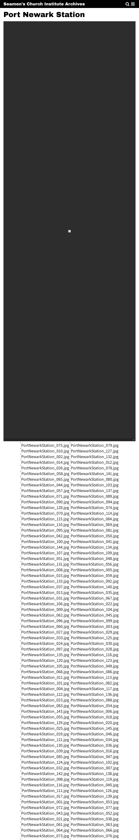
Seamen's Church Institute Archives (44, 4)
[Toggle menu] (133, 4)
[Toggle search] (127, 4)
